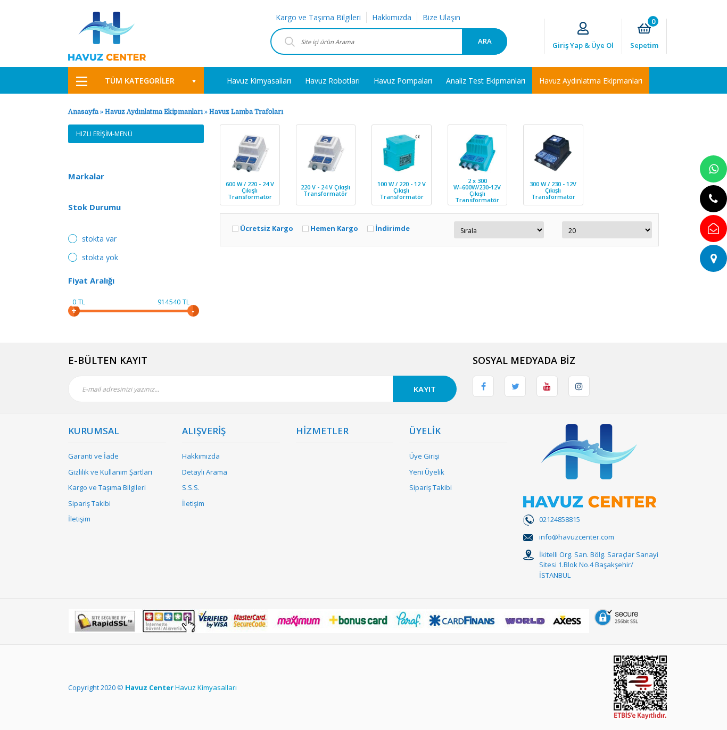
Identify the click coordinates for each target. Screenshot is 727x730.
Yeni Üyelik (426, 472)
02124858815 (559, 519)
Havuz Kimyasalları (206, 687)
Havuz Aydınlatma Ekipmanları (154, 111)
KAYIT (425, 389)
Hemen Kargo (334, 229)
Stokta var (99, 239)
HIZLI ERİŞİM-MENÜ (104, 133)
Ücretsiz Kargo (266, 229)
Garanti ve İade (93, 456)
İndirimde (392, 229)
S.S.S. (191, 487)
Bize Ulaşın (441, 17)
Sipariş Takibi (89, 503)
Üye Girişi (424, 456)
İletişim (79, 519)
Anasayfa (83, 111)
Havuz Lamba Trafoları (246, 111)
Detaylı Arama (204, 472)
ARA (485, 41)
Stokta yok (100, 257)
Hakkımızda (391, 17)
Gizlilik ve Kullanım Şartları (110, 472)
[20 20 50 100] (602, 229)
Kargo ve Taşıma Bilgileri (318, 17)
